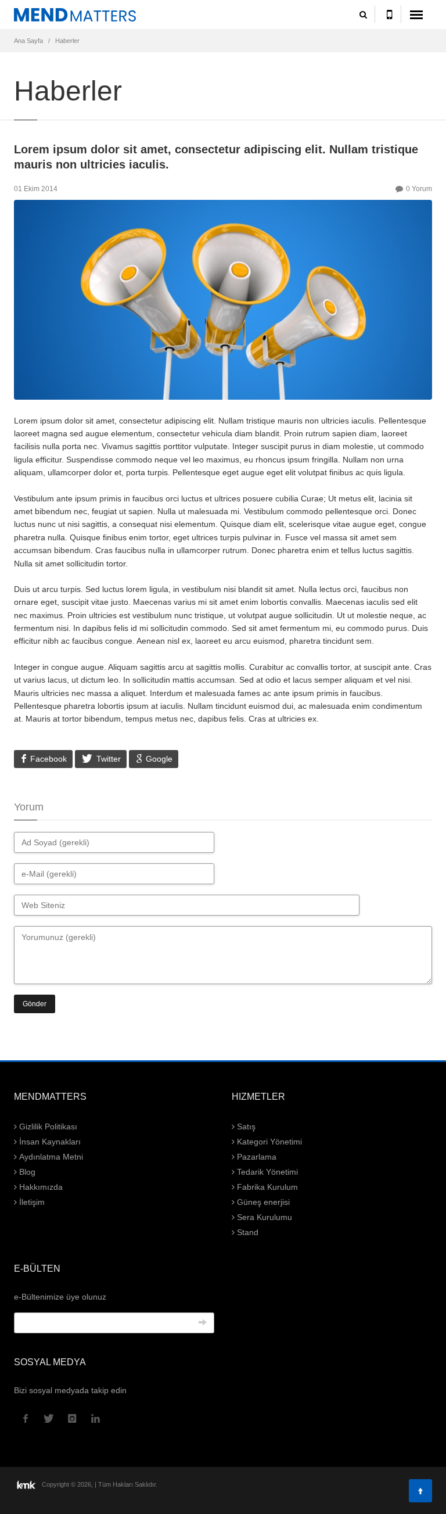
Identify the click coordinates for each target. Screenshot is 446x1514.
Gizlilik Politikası (47, 1126)
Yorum (419, 189)
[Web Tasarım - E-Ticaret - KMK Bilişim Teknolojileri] (27, 1483)
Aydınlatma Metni (50, 1156)
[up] (420, 1490)
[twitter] (48, 1418)
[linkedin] (95, 1418)
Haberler (67, 40)
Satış (245, 1126)
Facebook (47, 758)
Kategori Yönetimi (268, 1141)
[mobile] (389, 14)
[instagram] (72, 1418)
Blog (26, 1171)
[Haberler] (114, 14)
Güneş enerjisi (262, 1202)
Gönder (34, 1004)
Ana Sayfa (28, 40)
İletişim (31, 1202)
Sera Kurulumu (263, 1217)
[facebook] (25, 1418)
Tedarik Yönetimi (266, 1171)
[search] (363, 14)
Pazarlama (255, 1156)
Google (157, 758)
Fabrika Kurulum (266, 1187)
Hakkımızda (40, 1187)
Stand (246, 1232)
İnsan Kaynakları (49, 1141)
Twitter (107, 758)
